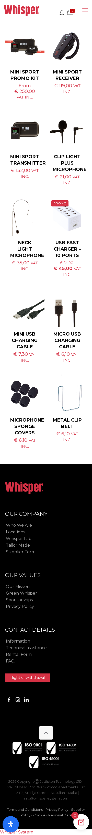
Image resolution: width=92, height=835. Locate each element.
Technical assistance (26, 647)
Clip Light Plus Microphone (70, 163)
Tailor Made (18, 545)
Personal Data (60, 815)
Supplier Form (21, 551)
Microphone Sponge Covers (27, 426)
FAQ (10, 661)
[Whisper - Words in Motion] (22, 10)
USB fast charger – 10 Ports (67, 249)
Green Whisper (21, 593)
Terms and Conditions (25, 809)
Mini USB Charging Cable (25, 340)
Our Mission (18, 586)
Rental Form (19, 654)
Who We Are (19, 525)
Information (18, 641)
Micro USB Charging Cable (67, 340)
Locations (15, 532)
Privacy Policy (20, 606)
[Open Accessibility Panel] (11, 824)
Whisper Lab (18, 538)
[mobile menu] (85, 10)
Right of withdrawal (27, 677)
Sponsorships (19, 599)
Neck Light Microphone (27, 249)
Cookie (39, 815)
